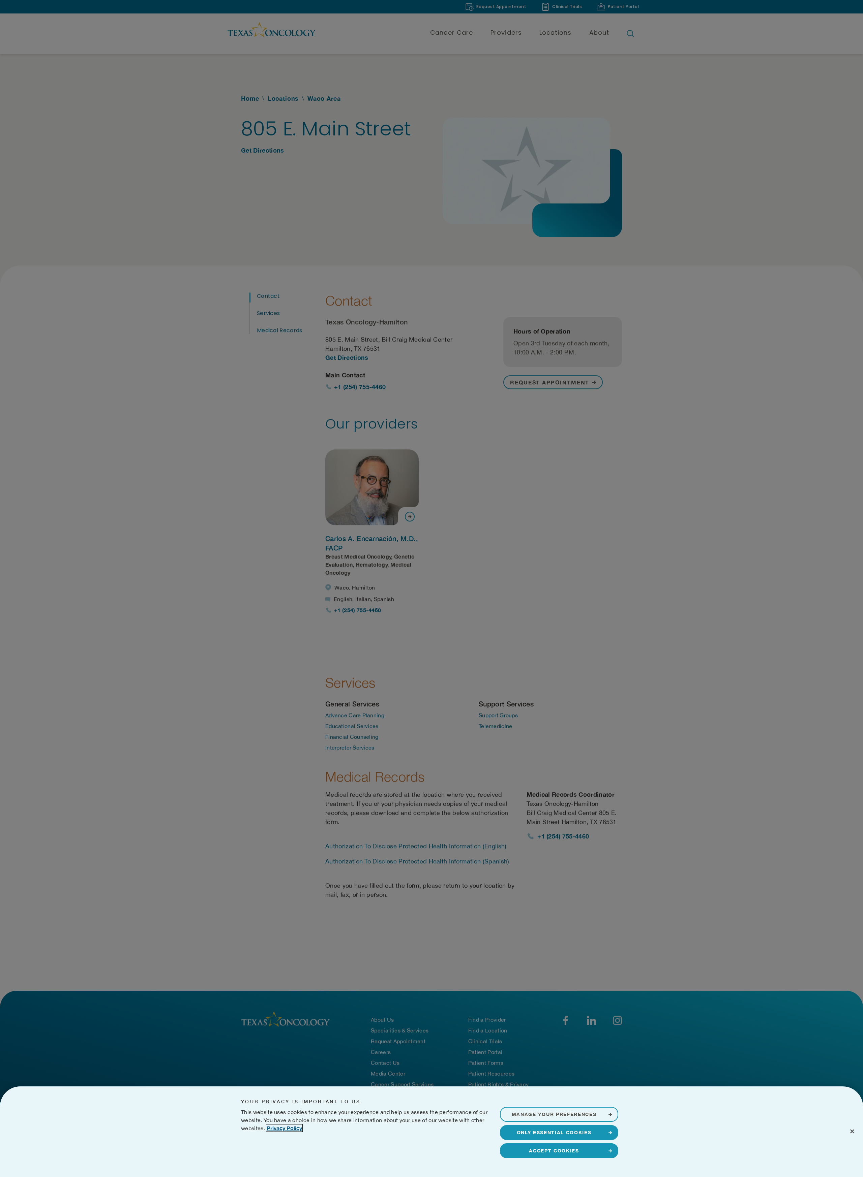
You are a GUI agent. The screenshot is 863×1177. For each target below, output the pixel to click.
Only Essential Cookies (554, 1132)
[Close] (852, 1131)
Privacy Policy (284, 1128)
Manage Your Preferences (554, 1114)
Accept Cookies (554, 1150)
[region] (431, 1131)
